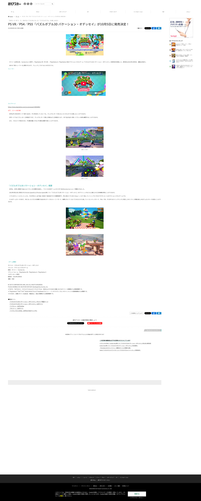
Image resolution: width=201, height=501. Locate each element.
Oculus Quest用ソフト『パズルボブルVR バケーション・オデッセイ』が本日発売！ (119, 345)
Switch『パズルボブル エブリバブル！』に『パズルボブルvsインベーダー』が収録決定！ (120, 350)
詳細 (61, 496)
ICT (63, 12)
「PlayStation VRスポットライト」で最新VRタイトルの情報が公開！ (115, 347)
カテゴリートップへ (153, 330)
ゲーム (17, 16)
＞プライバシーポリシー (137, 497)
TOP (138, 12)
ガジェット (91, 477)
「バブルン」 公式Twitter (16, 306)
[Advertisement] (164, 4)
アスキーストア (87, 12)
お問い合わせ (102, 486)
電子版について (125, 486)
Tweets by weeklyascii (92, 390)
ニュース (188, 12)
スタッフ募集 (117, 486)
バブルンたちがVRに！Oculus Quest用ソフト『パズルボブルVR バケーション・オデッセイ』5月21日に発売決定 (125, 343)
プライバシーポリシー (86, 486)
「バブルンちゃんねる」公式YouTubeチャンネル (23, 311)
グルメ (12, 12)
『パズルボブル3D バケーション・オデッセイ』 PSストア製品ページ (28, 302)
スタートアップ (37, 12)
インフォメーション (113, 12)
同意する (136, 494)
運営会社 (95, 486)
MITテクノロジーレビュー (104, 480)
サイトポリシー (75, 486)
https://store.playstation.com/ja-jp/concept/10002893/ (24, 107)
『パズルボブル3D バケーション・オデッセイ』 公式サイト (26, 304)
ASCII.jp (94, 480)
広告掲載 (110, 486)
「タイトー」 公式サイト (16, 308)
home (11, 16)
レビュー (163, 12)
